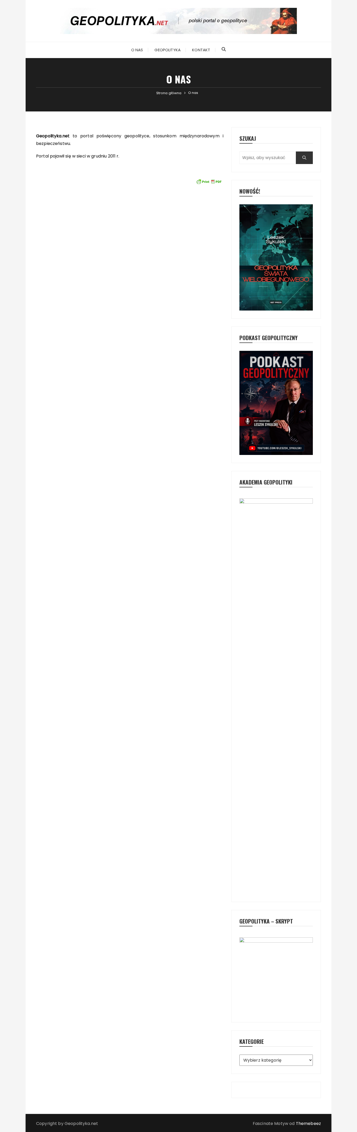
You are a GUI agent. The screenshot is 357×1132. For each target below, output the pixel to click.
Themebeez (308, 1123)
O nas (137, 50)
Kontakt (201, 50)
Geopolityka (167, 50)
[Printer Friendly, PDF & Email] (208, 181)
